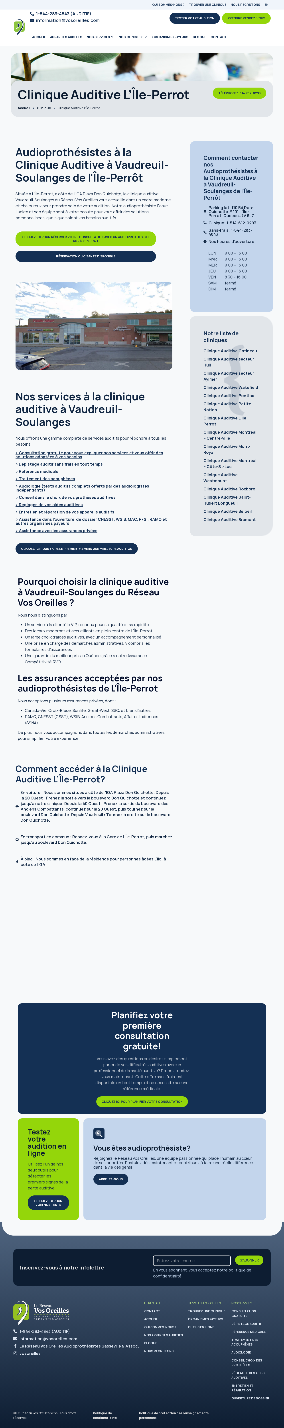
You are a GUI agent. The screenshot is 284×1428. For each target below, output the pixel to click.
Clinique (44, 108)
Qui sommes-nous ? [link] (160, 1327)
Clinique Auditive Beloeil (227, 511)
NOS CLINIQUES (131, 37)
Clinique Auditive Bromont (229, 519)
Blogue (199, 37)
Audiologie (241, 1352)
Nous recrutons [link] (159, 1351)
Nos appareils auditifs (163, 1335)
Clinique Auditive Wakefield (230, 387)
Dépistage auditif (246, 1324)
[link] (195, 18)
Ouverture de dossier (250, 1398)
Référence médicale (248, 1332)
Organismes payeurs (170, 37)
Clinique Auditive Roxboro (229, 489)
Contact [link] (219, 37)
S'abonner (249, 1260)
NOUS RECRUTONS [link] (245, 4)
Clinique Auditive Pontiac (228, 395)
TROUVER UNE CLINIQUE (207, 4)
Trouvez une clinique (206, 1311)
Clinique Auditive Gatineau (230, 350)
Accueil (39, 37)
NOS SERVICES (98, 37)
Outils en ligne (201, 1327)
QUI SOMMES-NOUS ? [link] (168, 4)
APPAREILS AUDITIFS (66, 37)
